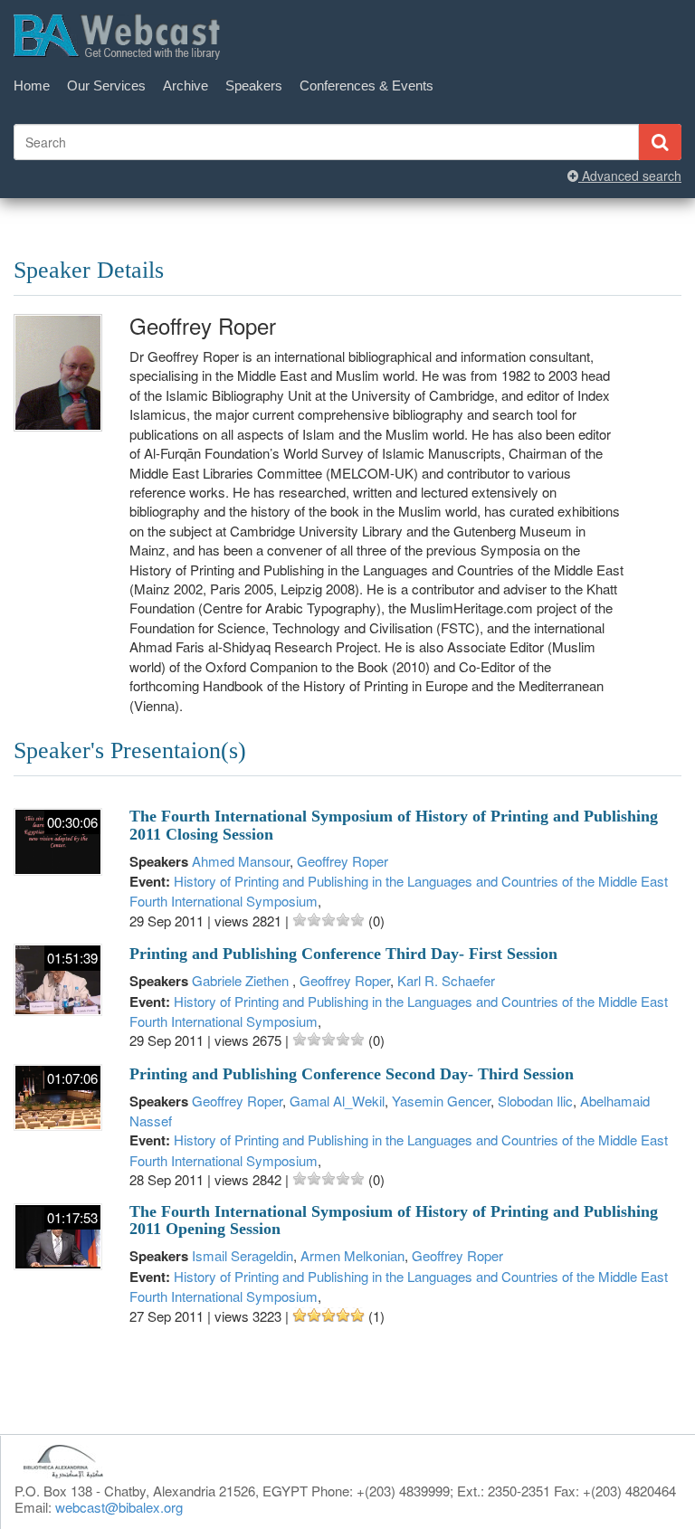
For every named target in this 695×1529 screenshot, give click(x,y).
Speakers (253, 85)
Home (32, 85)
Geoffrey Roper (342, 860)
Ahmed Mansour (241, 860)
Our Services (106, 85)
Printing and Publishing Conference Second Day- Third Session (351, 1074)
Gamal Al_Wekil (337, 1100)
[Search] (659, 142)
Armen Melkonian (352, 1255)
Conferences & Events (366, 85)
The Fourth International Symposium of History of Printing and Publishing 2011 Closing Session (393, 825)
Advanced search (629, 175)
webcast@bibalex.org (119, 1506)
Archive (185, 85)
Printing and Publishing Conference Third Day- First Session (343, 954)
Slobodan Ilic (535, 1100)
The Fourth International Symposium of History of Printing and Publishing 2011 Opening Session (393, 1220)
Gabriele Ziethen (242, 980)
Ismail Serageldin (242, 1255)
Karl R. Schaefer (446, 980)
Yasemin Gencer (441, 1100)
